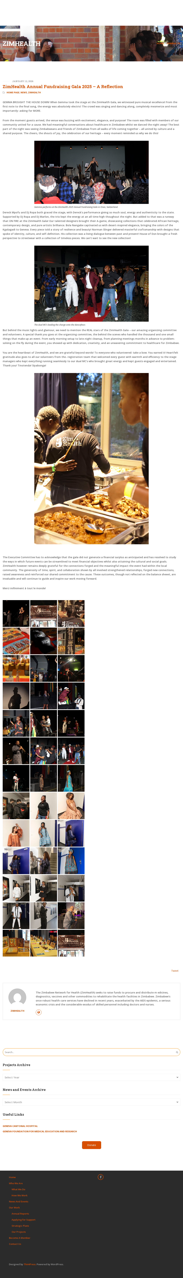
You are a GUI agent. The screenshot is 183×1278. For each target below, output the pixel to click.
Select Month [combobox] (13, 1102)
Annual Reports (20, 1213)
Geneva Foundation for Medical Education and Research (40, 1131)
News (24, 92)
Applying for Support (23, 1219)
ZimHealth (173, 43)
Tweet (175, 970)
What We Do (18, 1189)
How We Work (19, 1195)
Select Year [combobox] (12, 1077)
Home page (13, 92)
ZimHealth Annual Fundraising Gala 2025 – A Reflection (63, 86)
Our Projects (19, 1231)
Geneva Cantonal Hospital (20, 1126)
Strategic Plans (20, 1225)
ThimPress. (30, 1264)
